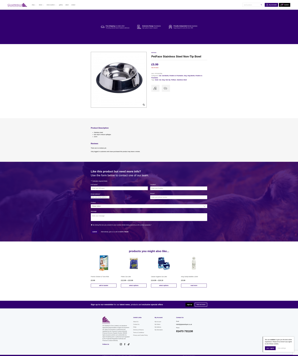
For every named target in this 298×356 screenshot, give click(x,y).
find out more (200, 304)
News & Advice (51, 5)
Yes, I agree (270, 348)
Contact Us (136, 324)
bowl (156, 80)
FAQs (134, 327)
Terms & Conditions (138, 332)
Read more (194, 285)
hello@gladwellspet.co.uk (184, 324)
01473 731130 (184, 331)
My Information (159, 329)
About (67, 5)
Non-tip (168, 80)
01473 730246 (124, 232)
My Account (158, 321)
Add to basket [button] (103, 285)
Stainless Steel (182, 80)
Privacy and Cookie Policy (140, 335)
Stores (40, 5)
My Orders (157, 324)
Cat (160, 75)
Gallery (61, 5)
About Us (135, 321)
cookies (272, 339)
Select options (133, 285)
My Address (158, 327)
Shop (33, 5)
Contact (73, 5)
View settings (282, 348)
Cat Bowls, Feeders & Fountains (172, 75)
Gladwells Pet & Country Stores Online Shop (17, 5)
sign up (189, 304)
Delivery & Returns (138, 329)
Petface (173, 80)
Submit (94, 232)
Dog (185, 75)
